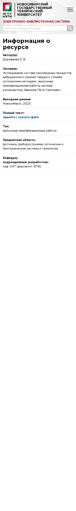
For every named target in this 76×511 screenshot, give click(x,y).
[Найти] (70, 28)
